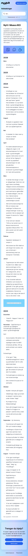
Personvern (19, 553)
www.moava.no (10, 553)
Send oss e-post (21, 3)
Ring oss (14, 539)
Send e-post (14, 543)
